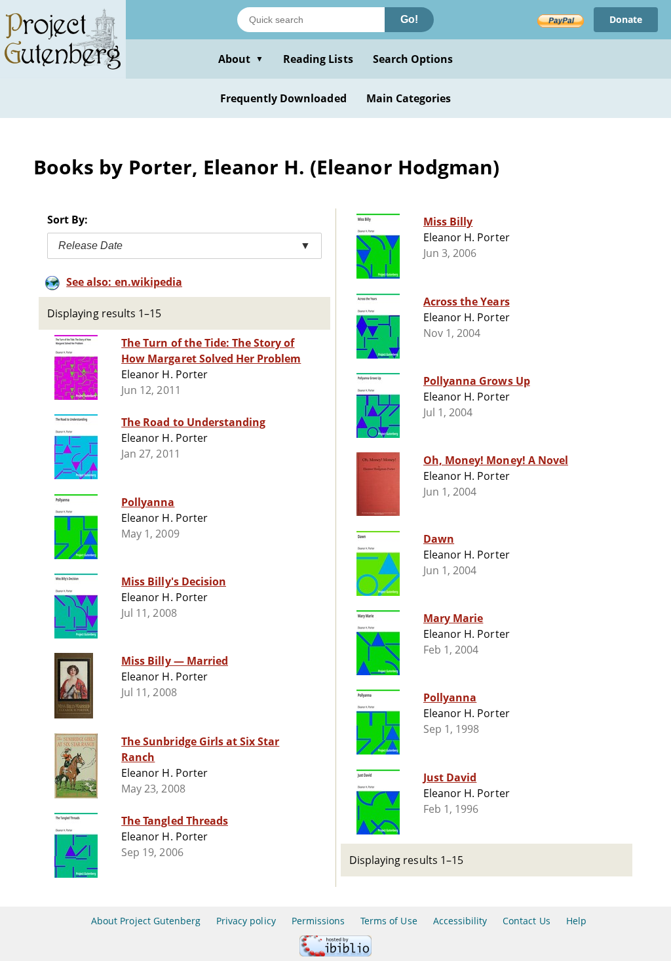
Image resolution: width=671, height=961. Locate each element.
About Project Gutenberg (146, 920)
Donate (625, 19)
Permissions (318, 920)
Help (576, 920)
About (240, 59)
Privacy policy (246, 920)
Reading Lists (318, 59)
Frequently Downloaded (283, 98)
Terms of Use (388, 920)
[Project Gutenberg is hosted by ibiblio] (335, 953)
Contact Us (526, 920)
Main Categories (408, 98)
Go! (409, 19)
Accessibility (460, 920)
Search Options (413, 59)
